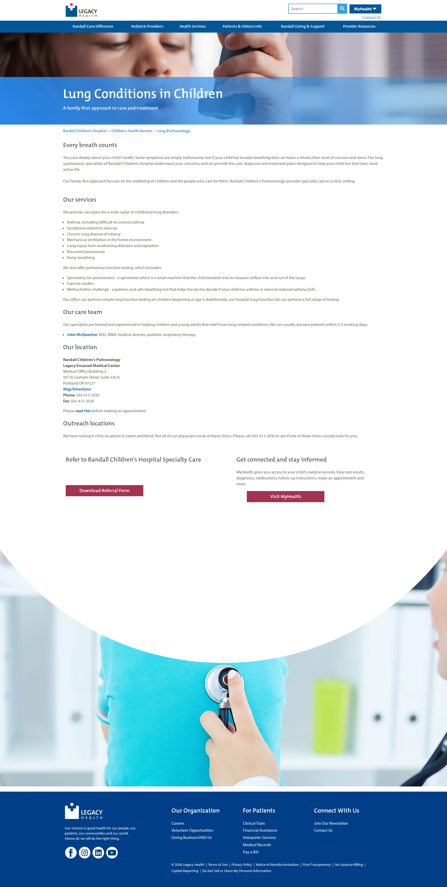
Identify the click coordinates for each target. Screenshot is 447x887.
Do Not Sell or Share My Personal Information (236, 870)
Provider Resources (359, 26)
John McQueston (82, 334)
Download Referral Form (104, 490)
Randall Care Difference (93, 26)
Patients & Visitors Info (242, 26)
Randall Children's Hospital (85, 130)
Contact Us (371, 17)
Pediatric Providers (147, 26)
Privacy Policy (242, 864)
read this (83, 410)
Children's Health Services (131, 130)
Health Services (193, 26)
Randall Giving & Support (303, 26)
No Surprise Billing (349, 864)
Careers (178, 823)
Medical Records (257, 844)
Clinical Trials (254, 823)
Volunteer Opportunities (192, 830)
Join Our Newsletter (331, 823)
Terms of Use (218, 864)
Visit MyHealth (285, 496)
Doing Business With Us (192, 837)
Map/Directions (77, 389)
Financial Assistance (260, 830)
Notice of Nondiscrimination (277, 864)
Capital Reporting (185, 870)
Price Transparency (317, 864)
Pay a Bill (250, 851)
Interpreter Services (259, 837)
